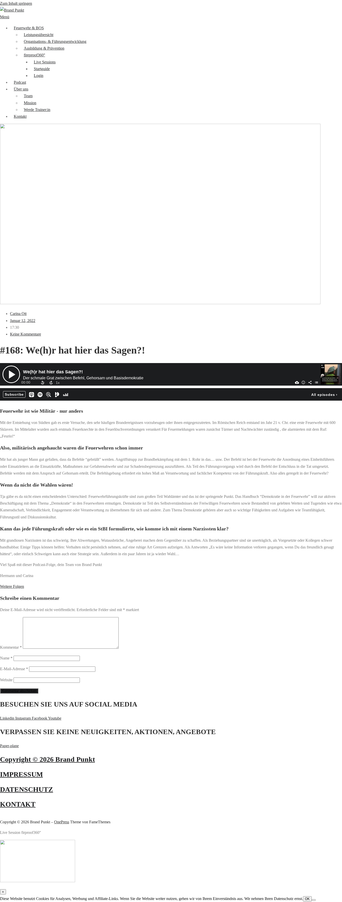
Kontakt (20, 116)
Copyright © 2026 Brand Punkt (47, 759)
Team (28, 96)
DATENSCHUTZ (26, 789)
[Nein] (314, 900)
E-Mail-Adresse (14, 669)
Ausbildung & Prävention (44, 48)
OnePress (61, 822)
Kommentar (11, 647)
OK (307, 899)
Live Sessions (45, 62)
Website (6, 680)
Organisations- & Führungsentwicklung (55, 41)
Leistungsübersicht (38, 35)
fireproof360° (34, 55)
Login (38, 75)
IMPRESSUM (21, 774)
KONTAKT (18, 804)
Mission (30, 103)
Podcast (20, 82)
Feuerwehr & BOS (29, 28)
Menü (4, 17)
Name (6, 658)
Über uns (21, 89)
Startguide (42, 69)
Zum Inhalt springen (16, 3)
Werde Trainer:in (37, 109)
